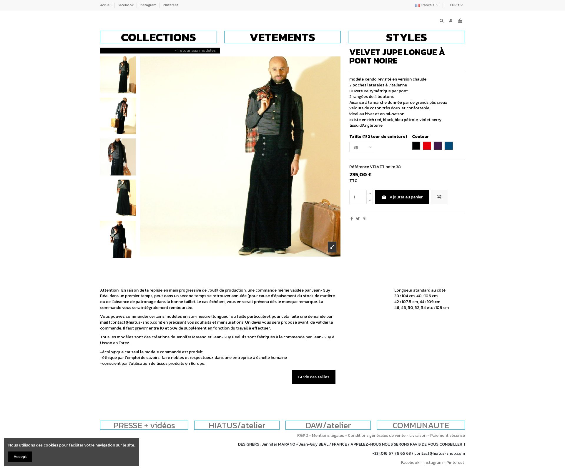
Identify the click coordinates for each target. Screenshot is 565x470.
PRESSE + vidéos (144, 425)
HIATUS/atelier (237, 425)
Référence (359, 167)
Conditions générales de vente (377, 435)
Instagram (148, 5)
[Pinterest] (364, 219)
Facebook (126, 5)
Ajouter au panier (406, 197)
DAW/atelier (328, 425)
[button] (158, 37)
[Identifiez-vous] (450, 21)
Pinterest (170, 5)
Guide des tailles (313, 377)
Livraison (417, 435)
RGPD (302, 435)
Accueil (106, 5)
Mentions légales (328, 435)
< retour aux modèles (195, 50)
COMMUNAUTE (421, 425)
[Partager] (351, 219)
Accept (20, 457)
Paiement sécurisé (447, 435)
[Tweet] (358, 219)
